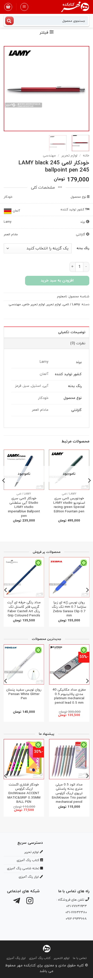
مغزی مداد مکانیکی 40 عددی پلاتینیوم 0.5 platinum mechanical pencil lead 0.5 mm (69, 696)
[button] (24, 7)
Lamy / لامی (71, 304)
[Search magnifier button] (9, 21)
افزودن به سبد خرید (57, 280)
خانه (86, 155)
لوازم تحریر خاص (34, 304)
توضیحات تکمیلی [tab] (71, 332)
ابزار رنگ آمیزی (16, 958)
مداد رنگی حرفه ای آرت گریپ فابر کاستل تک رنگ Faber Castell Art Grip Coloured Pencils (24, 609)
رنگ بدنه (83, 248)
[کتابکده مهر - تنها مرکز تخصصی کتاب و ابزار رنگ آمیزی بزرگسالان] (46, 948)
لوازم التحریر (61, 958)
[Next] (8, 88)
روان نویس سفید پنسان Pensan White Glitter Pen (23, 694)
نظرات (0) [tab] (77, 343)
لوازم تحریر (69, 155)
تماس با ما (80, 958)
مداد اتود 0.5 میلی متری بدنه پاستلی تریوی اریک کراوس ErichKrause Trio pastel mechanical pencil (69, 793)
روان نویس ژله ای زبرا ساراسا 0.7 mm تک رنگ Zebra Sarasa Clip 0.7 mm (69, 609)
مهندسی (49, 155)
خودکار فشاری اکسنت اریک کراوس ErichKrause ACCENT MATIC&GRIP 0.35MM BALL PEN (23, 793)
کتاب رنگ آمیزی (39, 958)
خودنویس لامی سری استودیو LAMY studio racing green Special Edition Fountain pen (69, 505)
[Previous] (81, 88)
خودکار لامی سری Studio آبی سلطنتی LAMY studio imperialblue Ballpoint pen (24, 507)
